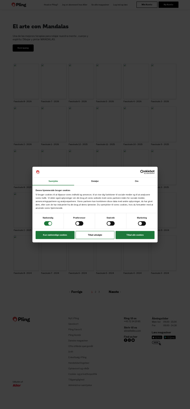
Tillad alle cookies (135, 235)
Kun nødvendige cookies (55, 235)
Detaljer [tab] (95, 181)
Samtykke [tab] (53, 181)
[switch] (79, 223)
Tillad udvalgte (95, 235)
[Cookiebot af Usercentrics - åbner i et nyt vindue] (142, 172)
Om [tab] (136, 181)
